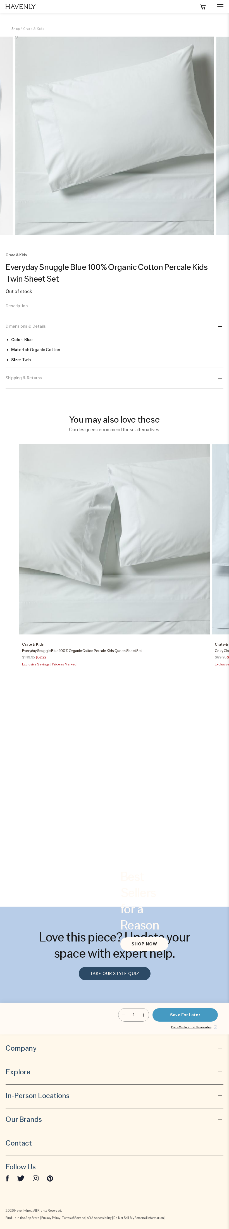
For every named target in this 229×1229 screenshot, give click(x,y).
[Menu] (217, 6)
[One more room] (143, 1015)
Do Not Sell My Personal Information (138, 1218)
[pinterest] (50, 1178)
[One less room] (123, 1015)
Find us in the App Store (22, 1218)
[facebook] (7, 1178)
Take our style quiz (114, 973)
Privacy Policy (50, 1218)
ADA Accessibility (99, 1218)
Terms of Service (73, 1218)
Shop (15, 29)
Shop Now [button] (144, 944)
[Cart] (203, 6)
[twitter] (21, 1178)
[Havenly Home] (21, 6)
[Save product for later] (15, 41)
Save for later (185, 1014)
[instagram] (36, 1178)
